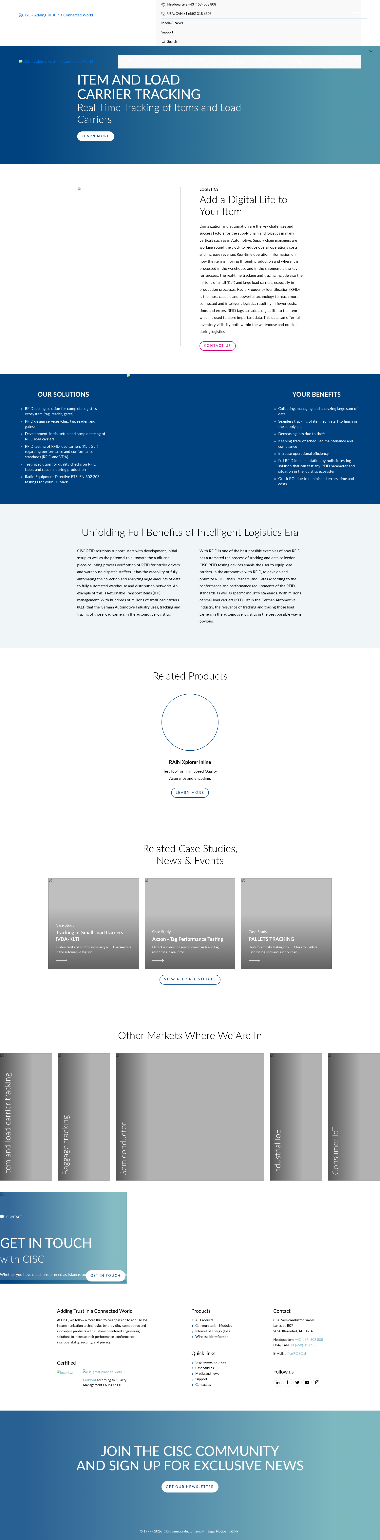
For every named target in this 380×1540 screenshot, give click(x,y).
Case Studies (237, 61)
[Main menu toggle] (357, 15)
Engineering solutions (210, 1362)
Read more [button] (29, 1168)
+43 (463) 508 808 (309, 1339)
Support (167, 32)
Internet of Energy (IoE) (212, 1331)
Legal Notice (217, 1531)
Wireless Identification (211, 1336)
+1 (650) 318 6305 (304, 1345)
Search (172, 41)
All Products (204, 1320)
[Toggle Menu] (370, 52)
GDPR (233, 1531)
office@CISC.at (295, 1353)
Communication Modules (213, 1325)
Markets (133, 59)
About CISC (302, 61)
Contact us (347, 61)
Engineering (204, 59)
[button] (190, 793)
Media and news (207, 1373)
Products (168, 59)
